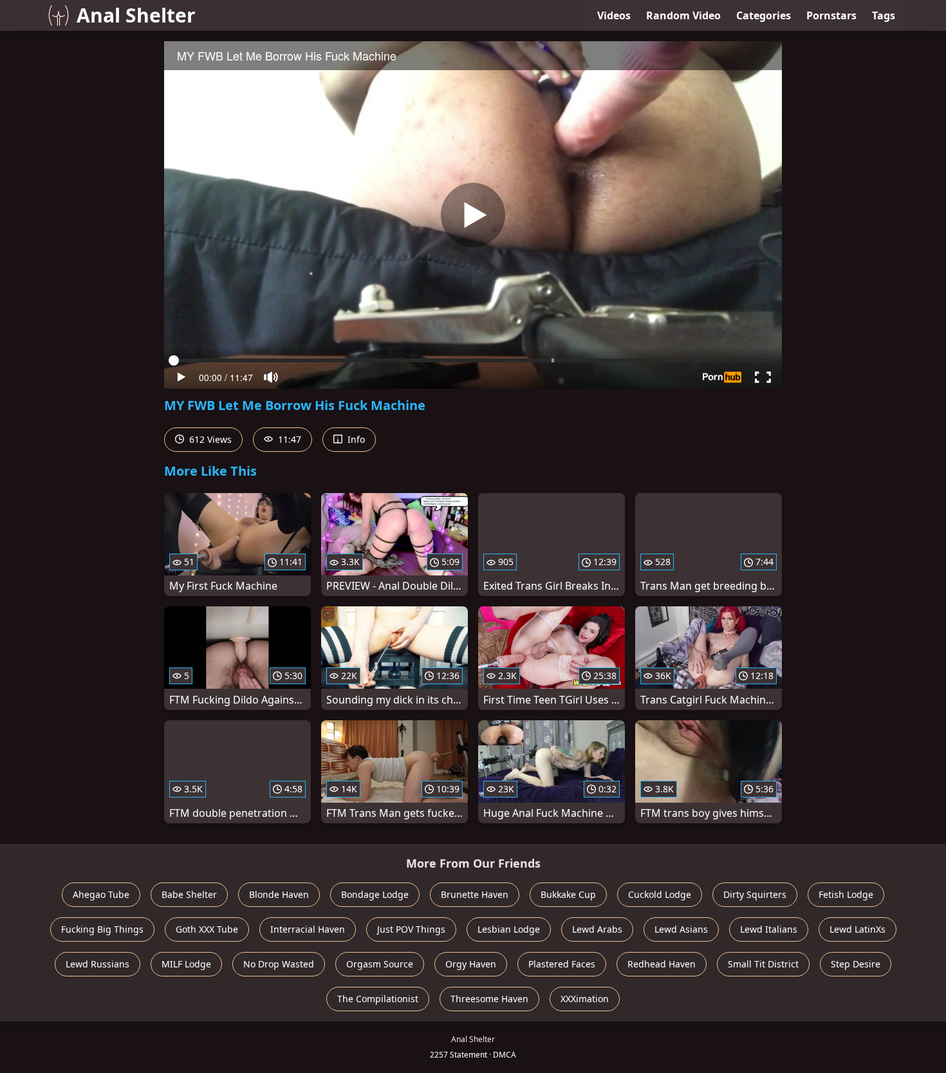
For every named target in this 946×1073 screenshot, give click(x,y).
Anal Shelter (136, 15)
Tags (883, 15)
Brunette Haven (474, 894)
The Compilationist (377, 999)
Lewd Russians (97, 964)
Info (355, 439)
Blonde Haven (279, 894)
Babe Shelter (189, 894)
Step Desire (855, 964)
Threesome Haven (489, 999)
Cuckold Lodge (659, 894)
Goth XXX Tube (207, 929)
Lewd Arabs (597, 929)
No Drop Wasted (278, 964)
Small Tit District (763, 964)
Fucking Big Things (102, 929)
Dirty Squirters (754, 894)
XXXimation (585, 999)
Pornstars (831, 15)
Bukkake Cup (568, 894)
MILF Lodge (186, 964)
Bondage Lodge (375, 894)
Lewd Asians (681, 929)
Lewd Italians (768, 929)
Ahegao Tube (101, 894)
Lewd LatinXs (858, 929)
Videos (614, 15)
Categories (763, 15)
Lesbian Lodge (509, 929)
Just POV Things (411, 929)
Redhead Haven (661, 964)
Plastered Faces (561, 964)
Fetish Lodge (846, 894)
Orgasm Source (379, 964)
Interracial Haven (307, 929)
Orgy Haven (470, 964)
